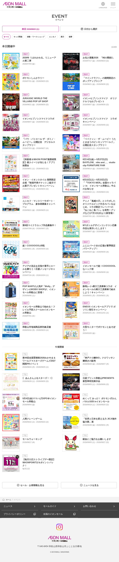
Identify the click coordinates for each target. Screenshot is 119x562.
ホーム (9, 500)
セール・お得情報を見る (32, 485)
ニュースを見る (91, 485)
